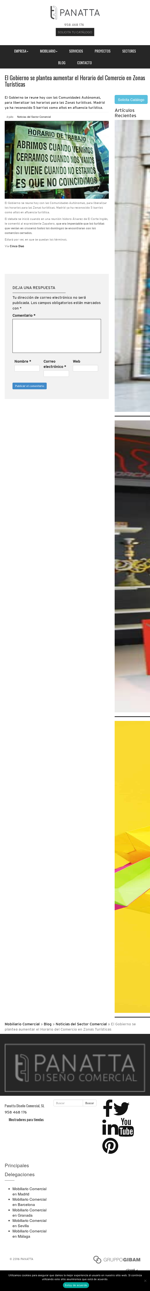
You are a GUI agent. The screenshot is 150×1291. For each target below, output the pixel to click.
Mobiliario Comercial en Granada (29, 1212)
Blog (61, 62)
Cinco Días (17, 246)
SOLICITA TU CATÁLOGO (75, 32)
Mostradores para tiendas (26, 1119)
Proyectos (103, 51)
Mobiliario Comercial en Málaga (29, 1233)
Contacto (84, 62)
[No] (145, 1281)
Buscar (89, 1103)
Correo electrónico (55, 364)
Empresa (20, 51)
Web (76, 361)
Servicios (76, 51)
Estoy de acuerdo (76, 1285)
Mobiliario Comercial (22, 1024)
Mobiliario (47, 51)
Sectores (129, 51)
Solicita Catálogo (131, 99)
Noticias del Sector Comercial (34, 117)
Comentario (24, 315)
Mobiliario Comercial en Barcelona (29, 1201)
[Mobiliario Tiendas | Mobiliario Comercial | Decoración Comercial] (75, 11)
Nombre (22, 361)
